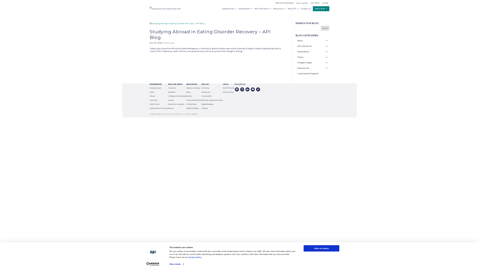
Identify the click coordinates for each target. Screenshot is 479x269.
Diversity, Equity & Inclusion (212, 100)
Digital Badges (207, 104)
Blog (188, 92)
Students (171, 92)
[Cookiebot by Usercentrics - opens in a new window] (153, 264)
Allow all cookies (321, 248)
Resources (278, 8)
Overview (172, 88)
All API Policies (228, 88)
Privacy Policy (228, 92)
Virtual (152, 96)
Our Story (205, 88)
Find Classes (302, 3)
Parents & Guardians (176, 104)
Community (168, 43)
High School (155, 104)
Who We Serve (261, 8)
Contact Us (305, 8)
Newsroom (205, 92)
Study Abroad (155, 88)
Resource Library (193, 88)
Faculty (171, 100)
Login (325, 3)
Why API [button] (292, 8)
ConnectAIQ (206, 96)
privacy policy (194, 257)
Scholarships (191, 104)
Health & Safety (192, 108)
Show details (175, 264)
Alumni (171, 108)
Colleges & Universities (177, 96)
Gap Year (153, 100)
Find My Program (284, 3)
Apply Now (320, 9)
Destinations (244, 8)
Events (189, 96)
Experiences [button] (228, 8)
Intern (152, 92)
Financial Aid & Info (193, 100)
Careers (204, 108)
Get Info (315, 3)
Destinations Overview (159, 108)
